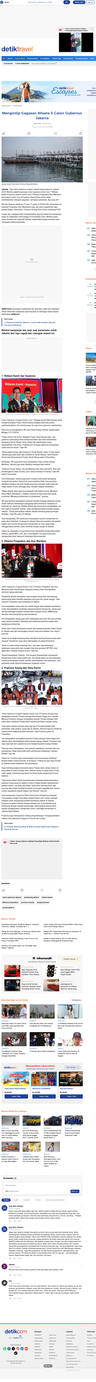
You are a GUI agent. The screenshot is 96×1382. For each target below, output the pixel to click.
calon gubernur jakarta (11, 897)
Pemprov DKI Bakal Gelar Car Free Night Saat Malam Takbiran (19, 947)
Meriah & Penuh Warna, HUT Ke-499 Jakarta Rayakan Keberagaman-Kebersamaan (60, 940)
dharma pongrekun (10, 902)
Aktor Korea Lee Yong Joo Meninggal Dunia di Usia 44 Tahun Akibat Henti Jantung (10, 1134)
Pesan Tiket (16, 1096)
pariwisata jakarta (31, 897)
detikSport (37, 1349)
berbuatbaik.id (71, 1335)
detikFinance (38, 1341)
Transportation (81, 58)
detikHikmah (53, 1355)
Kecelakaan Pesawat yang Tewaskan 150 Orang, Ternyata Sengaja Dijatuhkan (13, 1053)
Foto (92, 58)
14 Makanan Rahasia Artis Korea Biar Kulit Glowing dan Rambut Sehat (70, 1025)
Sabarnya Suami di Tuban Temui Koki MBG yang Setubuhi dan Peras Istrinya (14, 1025)
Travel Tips (56, 58)
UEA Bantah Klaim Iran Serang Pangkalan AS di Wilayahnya (41, 1024)
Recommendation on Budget (44, 63)
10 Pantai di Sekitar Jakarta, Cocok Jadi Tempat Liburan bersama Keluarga (29, 323)
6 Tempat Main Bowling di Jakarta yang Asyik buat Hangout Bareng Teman (31, 828)
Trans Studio (70, 1352)
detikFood (52, 1338)
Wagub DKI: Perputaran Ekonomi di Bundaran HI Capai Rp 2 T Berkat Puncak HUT (62, 932)
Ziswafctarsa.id (71, 1358)
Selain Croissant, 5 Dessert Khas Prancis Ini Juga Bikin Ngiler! (10, 1159)
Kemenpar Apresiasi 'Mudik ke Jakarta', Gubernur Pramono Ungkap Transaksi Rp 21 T (20, 925)
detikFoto (52, 1352)
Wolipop (52, 1344)
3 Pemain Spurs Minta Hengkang (42, 1051)
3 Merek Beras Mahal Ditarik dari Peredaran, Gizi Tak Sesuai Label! (31, 1159)
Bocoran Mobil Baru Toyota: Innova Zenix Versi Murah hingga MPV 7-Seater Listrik (31, 1134)
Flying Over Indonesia (73, 1361)
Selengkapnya (76, 1000)
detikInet (37, 1344)
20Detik (51, 1349)
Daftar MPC (79, 2)
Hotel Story (68, 58)
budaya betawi (43, 902)
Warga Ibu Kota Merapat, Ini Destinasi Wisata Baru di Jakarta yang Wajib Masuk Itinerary (21, 932)
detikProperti (38, 1358)
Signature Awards (72, 1347)
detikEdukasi (38, 1338)
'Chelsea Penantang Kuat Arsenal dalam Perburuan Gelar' (72, 1133)
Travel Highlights (22, 63)
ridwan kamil (47, 897)
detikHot (37, 1347)
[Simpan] (80, 134)
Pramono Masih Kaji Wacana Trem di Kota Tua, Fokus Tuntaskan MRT (20, 940)
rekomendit (70, 1367)
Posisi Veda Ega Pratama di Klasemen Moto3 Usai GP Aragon (68, 1053)
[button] (80, 1081)
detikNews (37, 1335)
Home (10, 58)
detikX (51, 1347)
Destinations (32, 58)
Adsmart (69, 1341)
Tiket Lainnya (71, 1067)
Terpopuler (8, 63)
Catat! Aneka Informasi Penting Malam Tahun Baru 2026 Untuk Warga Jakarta (63, 925)
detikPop (52, 1358)
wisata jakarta (8, 907)
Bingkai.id (69, 1355)
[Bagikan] (56, 133)
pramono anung (27, 902)
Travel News (20, 58)
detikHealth (52, 1341)
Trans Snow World (72, 1349)
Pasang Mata (70, 1338)
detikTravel (6, 106)
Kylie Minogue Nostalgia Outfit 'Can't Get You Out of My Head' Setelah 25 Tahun (52, 1161)
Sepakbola (38, 1352)
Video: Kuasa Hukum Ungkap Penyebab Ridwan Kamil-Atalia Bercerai (76, 30)
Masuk (90, 2)
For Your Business (72, 1364)
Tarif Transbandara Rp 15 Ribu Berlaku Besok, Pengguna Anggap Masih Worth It (52, 1134)
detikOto (37, 1355)
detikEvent (69, 1344)
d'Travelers (45, 58)
